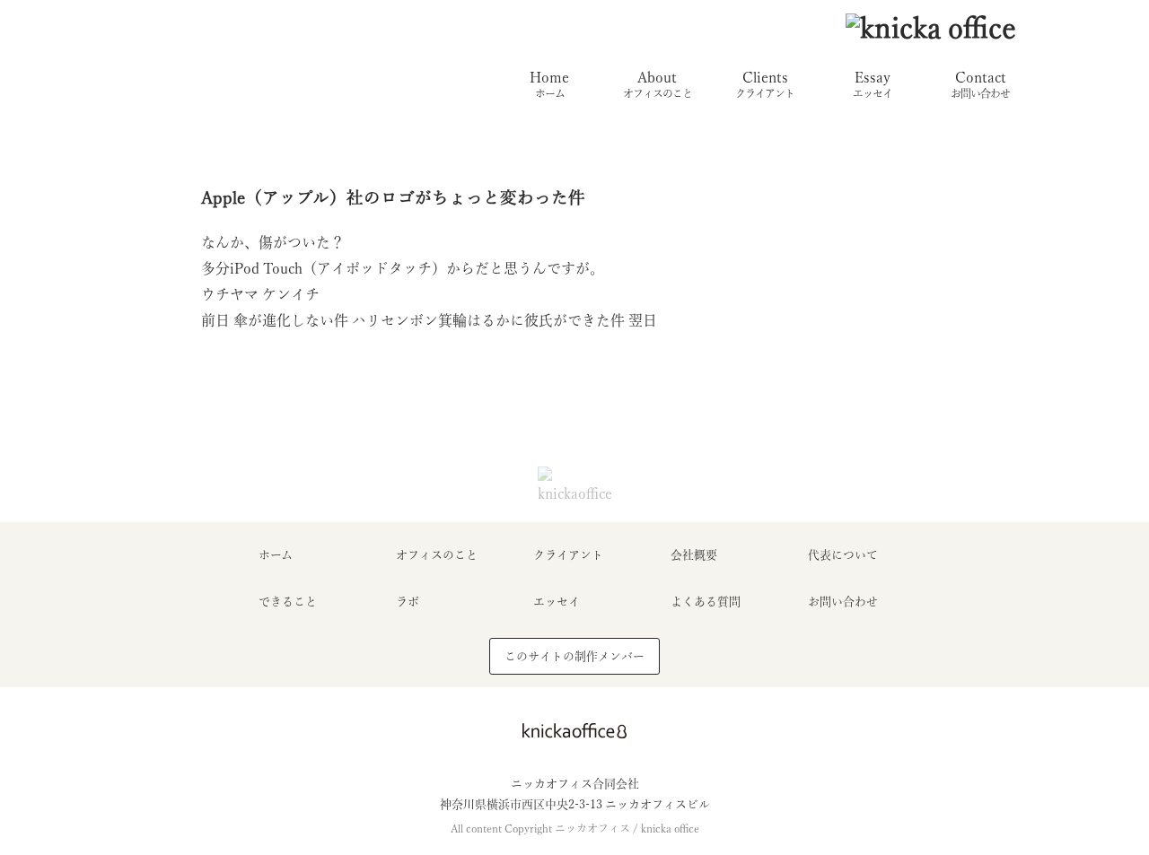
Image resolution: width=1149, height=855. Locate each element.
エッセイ (556, 601)
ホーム (276, 555)
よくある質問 (706, 601)
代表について (843, 555)
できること (288, 601)
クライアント (568, 555)
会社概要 (694, 555)
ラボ (407, 601)
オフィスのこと (437, 555)
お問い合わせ (843, 601)
